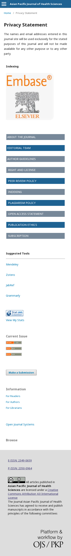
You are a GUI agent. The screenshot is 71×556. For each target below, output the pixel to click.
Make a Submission (21, 372)
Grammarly (13, 295)
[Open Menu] (4, 4)
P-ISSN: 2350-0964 (20, 468)
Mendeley (12, 264)
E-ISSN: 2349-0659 (20, 460)
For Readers (13, 396)
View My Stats (15, 320)
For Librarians (14, 408)
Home (7, 13)
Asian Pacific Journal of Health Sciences (36, 4)
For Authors (13, 402)
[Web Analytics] (14, 315)
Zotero (10, 275)
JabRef (10, 285)
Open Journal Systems (20, 424)
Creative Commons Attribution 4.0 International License (33, 494)
